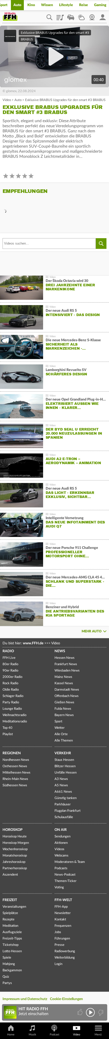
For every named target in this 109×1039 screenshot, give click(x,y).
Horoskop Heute (15, 836)
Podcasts (61, 868)
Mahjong (9, 964)
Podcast (54, 1034)
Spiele (7, 957)
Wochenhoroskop (15, 849)
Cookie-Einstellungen (66, 999)
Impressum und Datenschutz (25, 999)
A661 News (63, 791)
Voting (59, 887)
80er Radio (10, 664)
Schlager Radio (13, 696)
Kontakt (60, 919)
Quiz (6, 976)
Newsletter (63, 913)
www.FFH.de (33, 643)
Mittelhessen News (16, 772)
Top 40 (7, 728)
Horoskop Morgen (16, 843)
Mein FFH (102, 15)
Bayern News (64, 715)
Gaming (100, 5)
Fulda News (63, 708)
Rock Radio (10, 683)
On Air (61, 830)
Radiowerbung (65, 951)
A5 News (61, 785)
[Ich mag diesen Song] (80, 1012)
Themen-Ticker (66, 881)
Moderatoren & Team (70, 862)
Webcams (61, 855)
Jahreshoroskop (14, 862)
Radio (8, 651)
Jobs (58, 932)
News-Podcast (65, 874)
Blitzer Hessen (65, 766)
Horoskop (13, 830)
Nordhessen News (16, 760)
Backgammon (12, 970)
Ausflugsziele (12, 932)
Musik (32, 1034)
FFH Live (9, 658)
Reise (83, 5)
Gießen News (64, 702)
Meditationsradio (15, 721)
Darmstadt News (67, 689)
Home (10, 1034)
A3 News (61, 779)
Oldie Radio (11, 689)
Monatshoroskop (15, 855)
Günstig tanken (66, 798)
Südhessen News (15, 785)
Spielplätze (10, 913)
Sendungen (62, 836)
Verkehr (63, 753)
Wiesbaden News (67, 670)
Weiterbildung (65, 957)
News (60, 651)
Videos (59, 849)
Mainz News (63, 677)
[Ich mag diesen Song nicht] (100, 1012)
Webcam (92, 15)
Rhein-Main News (15, 779)
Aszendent (10, 874)
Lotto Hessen (12, 951)
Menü (98, 1034)
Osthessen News (15, 766)
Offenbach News (67, 696)
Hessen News (65, 658)
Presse (59, 945)
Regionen (12, 753)
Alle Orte (61, 734)
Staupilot (71, 15)
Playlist (60, 15)
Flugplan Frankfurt (68, 811)
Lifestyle (66, 5)
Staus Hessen (64, 760)
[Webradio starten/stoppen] (90, 1012)
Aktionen (61, 843)
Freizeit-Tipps (12, 938)
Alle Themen (64, 740)
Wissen (47, 5)
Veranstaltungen (14, 906)
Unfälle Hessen (66, 772)
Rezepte (8, 919)
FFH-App (61, 906)
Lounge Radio (12, 708)
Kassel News (64, 683)
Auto (17, 5)
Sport (58, 721)
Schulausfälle (64, 817)
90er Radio (10, 670)
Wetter (81, 15)
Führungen (62, 938)
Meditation (10, 926)
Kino (31, 5)
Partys (7, 983)
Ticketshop (11, 945)
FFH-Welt (63, 900)
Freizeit (10, 900)
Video (7, 100)
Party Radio (11, 702)
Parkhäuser (63, 804)
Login (58, 964)
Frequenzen (63, 926)
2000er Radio (12, 677)
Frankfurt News (66, 664)
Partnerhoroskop (15, 868)
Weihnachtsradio (14, 715)
